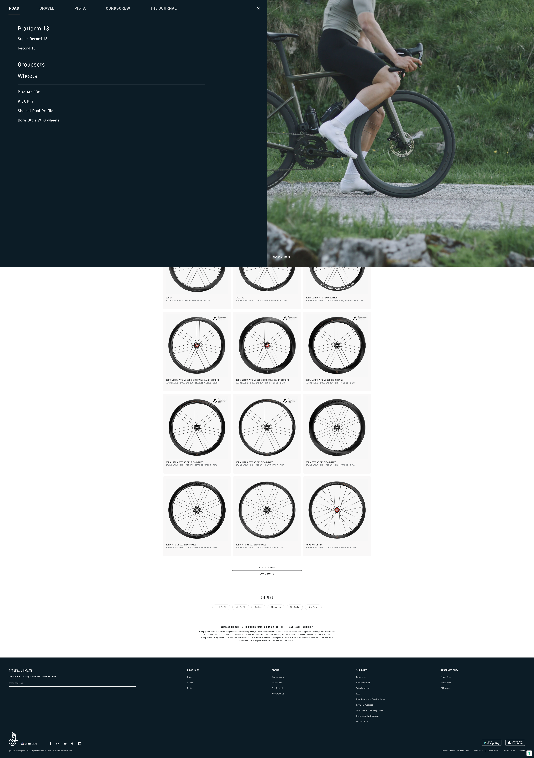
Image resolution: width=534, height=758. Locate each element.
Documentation (363, 682)
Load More (267, 573)
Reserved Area (450, 670)
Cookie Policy (493, 751)
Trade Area (446, 677)
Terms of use (478, 751)
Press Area (446, 682)
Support (361, 670)
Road (189, 677)
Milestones (277, 682)
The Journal (163, 8)
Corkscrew (118, 8)
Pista (80, 8)
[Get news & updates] (133, 682)
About (276, 670)
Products (193, 670)
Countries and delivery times (369, 710)
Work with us (278, 693)
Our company (278, 677)
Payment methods (364, 704)
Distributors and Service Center (371, 699)
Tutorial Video (362, 688)
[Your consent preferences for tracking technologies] (529, 753)
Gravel (47, 8)
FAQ (358, 693)
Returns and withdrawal (367, 715)
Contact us (361, 677)
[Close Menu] (258, 8)
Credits (522, 751)
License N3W (362, 721)
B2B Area (445, 688)
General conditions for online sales (455, 751)
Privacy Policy (509, 751)
